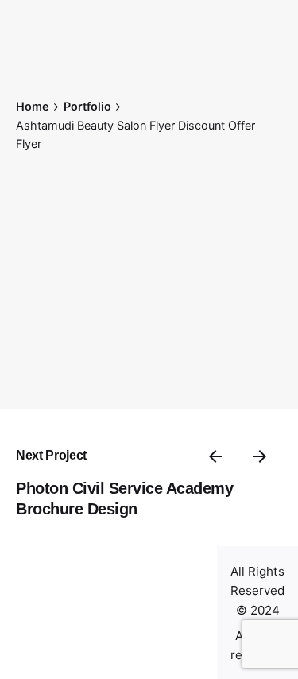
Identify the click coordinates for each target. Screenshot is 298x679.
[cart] (38, 641)
